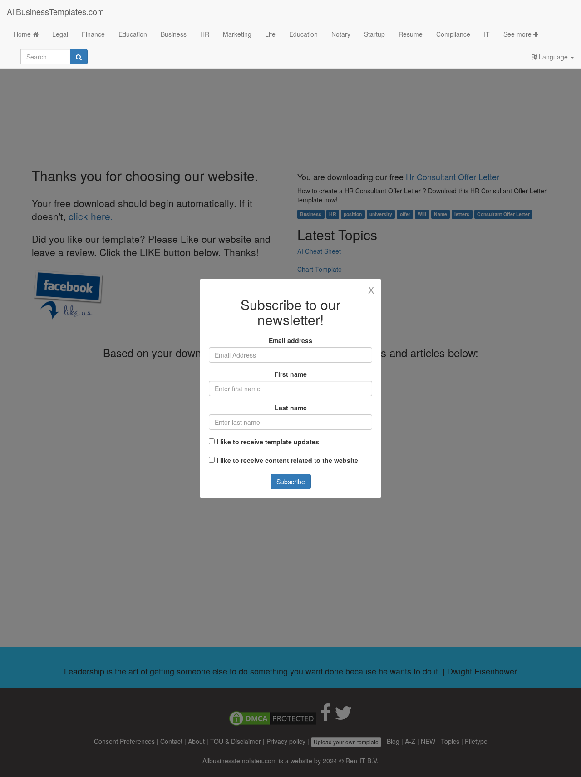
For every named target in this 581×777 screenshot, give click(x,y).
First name (290, 374)
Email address (290, 340)
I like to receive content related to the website (287, 460)
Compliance (453, 34)
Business (174, 34)
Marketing (237, 34)
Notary (340, 34)
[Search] (79, 56)
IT (487, 34)
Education (132, 34)
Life (270, 34)
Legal (60, 34)
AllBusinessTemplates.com (55, 11)
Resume (411, 34)
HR (204, 34)
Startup (374, 34)
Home (23, 34)
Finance (93, 34)
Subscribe (290, 481)
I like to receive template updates (268, 441)
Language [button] (553, 56)
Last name (291, 407)
